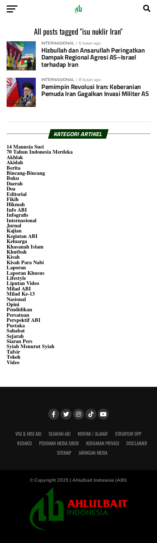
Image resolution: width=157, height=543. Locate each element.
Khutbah (17, 251)
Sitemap (64, 452)
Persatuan (18, 315)
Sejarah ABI (59, 433)
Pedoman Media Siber (59, 443)
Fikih (13, 199)
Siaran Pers (19, 341)
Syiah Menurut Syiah (30, 346)
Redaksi (24, 443)
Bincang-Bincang (26, 173)
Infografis (17, 215)
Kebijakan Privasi (102, 443)
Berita (13, 168)
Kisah (13, 257)
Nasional (16, 299)
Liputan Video (23, 283)
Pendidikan (19, 309)
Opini (13, 304)
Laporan (16, 267)
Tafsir (13, 351)
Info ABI (17, 209)
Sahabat (16, 330)
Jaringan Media (92, 452)
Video (13, 362)
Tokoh (13, 357)
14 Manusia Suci (25, 146)
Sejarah (15, 336)
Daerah (15, 183)
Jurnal (14, 225)
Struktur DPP (128, 433)
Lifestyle (16, 278)
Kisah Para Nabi (25, 262)
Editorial (17, 194)
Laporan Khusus (26, 273)
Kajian (14, 230)
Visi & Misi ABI (28, 433)
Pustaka (16, 325)
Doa (11, 188)
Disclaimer (136, 443)
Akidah (15, 162)
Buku (13, 178)
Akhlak (15, 157)
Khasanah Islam (25, 246)
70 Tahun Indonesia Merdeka (40, 151)
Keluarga (17, 241)
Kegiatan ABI (22, 236)
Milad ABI (19, 288)
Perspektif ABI (24, 320)
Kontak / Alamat (93, 433)
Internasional (22, 220)
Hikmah (16, 204)
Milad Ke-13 (21, 293)
